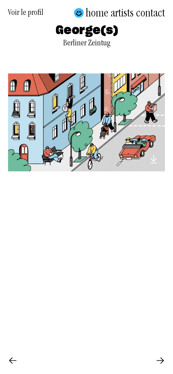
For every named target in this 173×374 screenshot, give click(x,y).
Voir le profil (25, 14)
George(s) (87, 31)
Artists (122, 13)
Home (97, 13)
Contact (150, 13)
